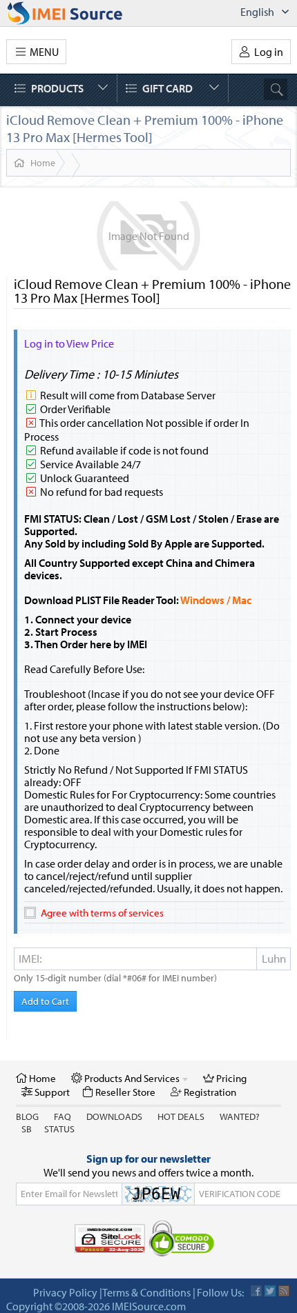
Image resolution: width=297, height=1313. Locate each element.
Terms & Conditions (146, 1292)
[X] (270, 1290)
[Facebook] (256, 1290)
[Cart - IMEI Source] (80, 13)
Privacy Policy (65, 1292)
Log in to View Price (69, 343)
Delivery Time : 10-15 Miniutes (101, 374)
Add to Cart (45, 1001)
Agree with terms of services (102, 913)
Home (42, 163)
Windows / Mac (215, 600)
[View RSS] (283, 1290)
